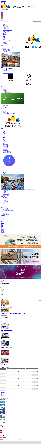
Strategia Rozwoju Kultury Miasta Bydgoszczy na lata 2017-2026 (9, 72)
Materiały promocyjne (5, 107)
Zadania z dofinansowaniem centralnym (6, 195)
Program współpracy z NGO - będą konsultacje (7, 109)
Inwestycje (2, 193)
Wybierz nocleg (4, 170)
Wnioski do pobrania (5, 205)
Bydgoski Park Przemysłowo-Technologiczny (7, 41)
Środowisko (2, 222)
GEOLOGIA (4, 36)
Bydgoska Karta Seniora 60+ (5, 150)
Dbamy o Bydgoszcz (5, 197)
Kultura (2, 67)
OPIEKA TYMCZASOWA (5, 212)
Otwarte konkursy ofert (5, 69)
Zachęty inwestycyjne (5, 43)
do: (0, 287)
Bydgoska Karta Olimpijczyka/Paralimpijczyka (7, 92)
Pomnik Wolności (3, 215)
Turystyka (2, 168)
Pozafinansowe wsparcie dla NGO (6, 112)
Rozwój (2, 29)
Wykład (2, 298)
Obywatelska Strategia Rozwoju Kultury (5, 396)
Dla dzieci (3, 289)
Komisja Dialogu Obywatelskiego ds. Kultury (5, 395)
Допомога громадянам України (6, 214)
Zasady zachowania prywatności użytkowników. (16, 439)
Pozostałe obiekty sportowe (5, 91)
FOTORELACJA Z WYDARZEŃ (6, 208)
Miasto (2, 20)
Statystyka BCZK (4, 200)
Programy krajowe (4, 46)
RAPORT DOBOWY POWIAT (6, 199)
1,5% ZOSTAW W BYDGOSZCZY (6, 110)
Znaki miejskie (4, 106)
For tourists (4, 218)
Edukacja (2, 45)
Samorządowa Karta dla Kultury (4, 398)
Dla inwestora (2, 223)
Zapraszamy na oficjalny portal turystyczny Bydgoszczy (29, 189)
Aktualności (4, 203)
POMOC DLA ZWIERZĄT (5, 201)
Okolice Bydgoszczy (5, 173)
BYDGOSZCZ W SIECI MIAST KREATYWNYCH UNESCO (9, 68)
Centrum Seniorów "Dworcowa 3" (6, 145)
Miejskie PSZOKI (4, 192)
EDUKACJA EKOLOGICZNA (6, 35)
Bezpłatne (3, 288)
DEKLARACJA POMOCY (5, 211)
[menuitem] (21, 24)
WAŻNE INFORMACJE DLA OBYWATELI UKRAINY (8, 210)
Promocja (2, 104)
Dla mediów (2, 207)
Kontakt (3, 114)
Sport (1, 86)
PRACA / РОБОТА (5, 213)
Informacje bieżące (4, 111)
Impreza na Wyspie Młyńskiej (5, 105)
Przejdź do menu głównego (4, 0)
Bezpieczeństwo (3, 196)
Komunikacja (2, 229)
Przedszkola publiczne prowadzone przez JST (7, 50)
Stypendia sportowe (4, 90)
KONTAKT (4, 39)
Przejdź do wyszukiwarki (3, 1)
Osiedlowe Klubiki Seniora (5, 146)
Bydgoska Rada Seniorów (5, 148)
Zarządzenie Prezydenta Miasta (6, 216)
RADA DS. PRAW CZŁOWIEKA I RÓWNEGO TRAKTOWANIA (9, 113)
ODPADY (4, 37)
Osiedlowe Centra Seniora (5, 149)
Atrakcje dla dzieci (4, 171)
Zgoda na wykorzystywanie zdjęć (6, 209)
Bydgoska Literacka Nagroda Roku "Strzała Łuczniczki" (8, 73)
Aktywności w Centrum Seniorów (6, 147)
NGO (2, 108)
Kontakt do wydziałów (2, 428)
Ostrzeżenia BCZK (4, 198)
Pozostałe (3, 293)
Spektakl (2, 294)
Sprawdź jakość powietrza (5, 190)
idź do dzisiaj (7, 367)
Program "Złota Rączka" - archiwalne (6, 151)
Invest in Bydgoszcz (4, 42)
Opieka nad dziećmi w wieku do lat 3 (6, 49)
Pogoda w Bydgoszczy (5, 202)
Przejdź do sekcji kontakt (3, 2)
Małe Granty (2, 394)
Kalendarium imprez (5, 172)
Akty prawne (4, 204)
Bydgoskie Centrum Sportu (5, 87)
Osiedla (2, 128)
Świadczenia (2, 230)
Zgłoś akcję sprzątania (5, 191)
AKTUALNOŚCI (4, 34)
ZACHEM (4, 38)
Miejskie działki (4, 44)
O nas (3, 206)
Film (2, 290)
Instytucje (2, 393)
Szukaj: (34, 20)
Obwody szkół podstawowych (5, 51)
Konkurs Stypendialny (5, 70)
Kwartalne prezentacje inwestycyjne (6, 194)
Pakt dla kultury (4, 71)
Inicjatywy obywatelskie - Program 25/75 (6, 40)
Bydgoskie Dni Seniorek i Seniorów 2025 (7, 152)
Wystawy (2, 299)
